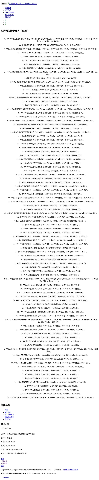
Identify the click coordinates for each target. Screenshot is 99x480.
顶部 (2, 466)
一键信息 (4, 463)
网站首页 (8, 8)
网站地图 (6, 477)
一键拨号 (4, 461)
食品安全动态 (9, 12)
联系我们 (8, 17)
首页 (6, 410)
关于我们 (8, 10)
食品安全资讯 (9, 15)
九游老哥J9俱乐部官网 (70, 470)
